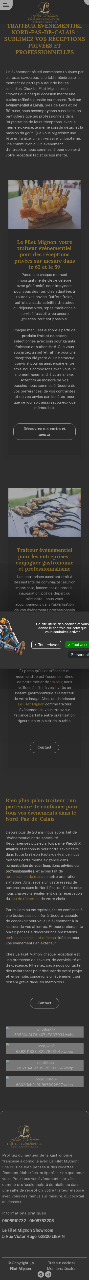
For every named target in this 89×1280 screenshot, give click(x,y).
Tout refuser (48, 645)
